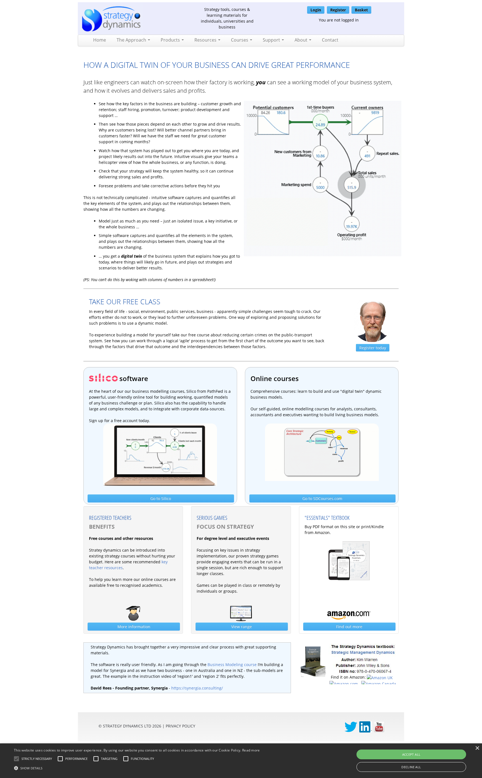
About (302, 40)
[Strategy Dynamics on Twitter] (350, 726)
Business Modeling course (232, 664)
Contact (330, 40)
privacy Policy (180, 726)
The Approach (132, 40)
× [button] (477, 748)
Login (315, 10)
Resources (206, 40)
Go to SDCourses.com (322, 498)
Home (99, 40)
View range (241, 626)
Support (272, 40)
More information (133, 626)
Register (338, 10)
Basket (361, 10)
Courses (240, 40)
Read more (251, 750)
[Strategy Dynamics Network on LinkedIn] (365, 726)
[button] (36, 758)
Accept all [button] (411, 754)
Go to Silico (160, 498)
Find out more (349, 626)
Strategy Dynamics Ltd (127, 726)
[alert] (241, 760)
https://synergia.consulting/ (197, 688)
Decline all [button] (411, 767)
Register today (372, 347)
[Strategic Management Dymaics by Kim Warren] (363, 658)
